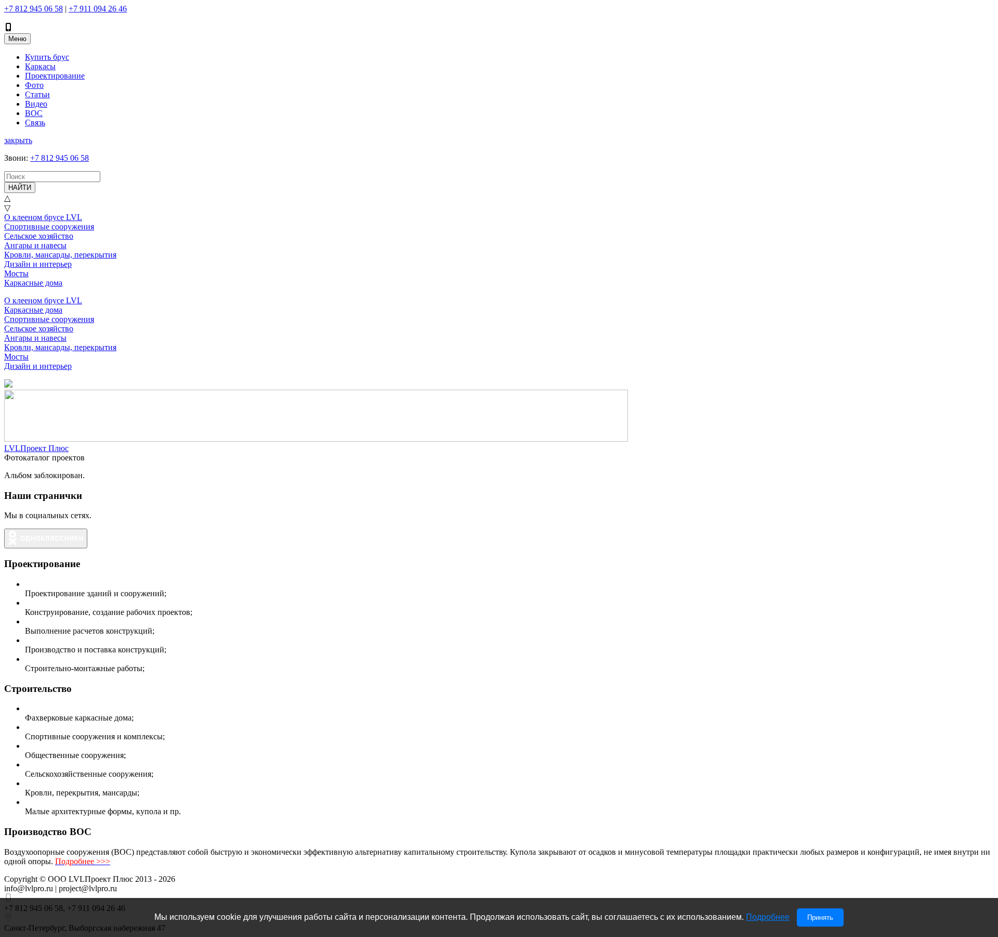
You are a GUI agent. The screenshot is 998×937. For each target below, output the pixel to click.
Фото (34, 85)
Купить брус (47, 57)
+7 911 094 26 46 (98, 8)
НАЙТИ (19, 187)
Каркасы (40, 66)
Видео (36, 103)
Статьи (37, 94)
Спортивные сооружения (49, 226)
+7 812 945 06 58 (33, 8)
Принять (820, 917)
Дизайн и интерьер (38, 264)
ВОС (34, 113)
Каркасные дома (33, 282)
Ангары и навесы (35, 245)
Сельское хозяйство (38, 236)
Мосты (16, 273)
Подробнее (768, 917)
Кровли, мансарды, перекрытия (60, 254)
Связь (35, 122)
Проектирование (55, 75)
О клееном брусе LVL (43, 217)
